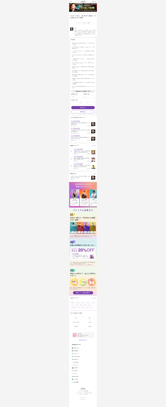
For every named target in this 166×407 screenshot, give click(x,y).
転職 (83, 307)
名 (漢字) (85, 94)
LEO (75, 13)
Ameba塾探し (75, 350)
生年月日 (73, 100)
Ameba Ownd (75, 362)
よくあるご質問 (85, 390)
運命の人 (73, 302)
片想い (83, 302)
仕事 (79, 307)
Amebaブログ (75, 359)
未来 (93, 302)
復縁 (85, 305)
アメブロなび (75, 379)
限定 (78, 302)
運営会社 (86, 394)
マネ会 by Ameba (76, 356)
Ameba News (75, 376)
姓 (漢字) (73, 94)
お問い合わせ (81, 394)
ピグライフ (75, 373)
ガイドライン (80, 391)
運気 (81, 305)
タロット (88, 302)
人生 (72, 305)
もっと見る (94, 145)
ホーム (71, 13)
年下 (92, 307)
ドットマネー (75, 353)
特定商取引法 (86, 391)
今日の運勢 (73, 307)
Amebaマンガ (75, 370)
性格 (87, 307)
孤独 (89, 305)
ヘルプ (80, 390)
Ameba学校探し (76, 382)
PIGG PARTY (75, 367)
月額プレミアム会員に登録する (83, 292)
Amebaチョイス (76, 347)
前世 (76, 305)
